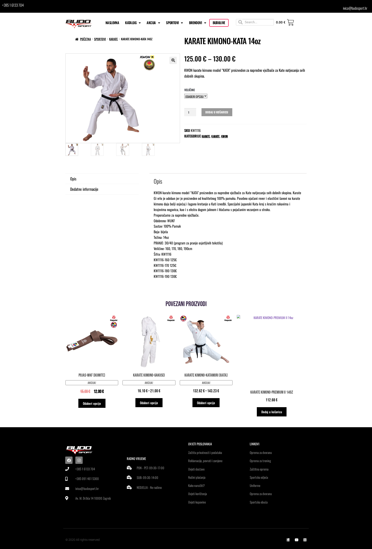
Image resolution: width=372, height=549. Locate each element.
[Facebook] (69, 460)
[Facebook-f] (288, 539)
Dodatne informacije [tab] (84, 189)
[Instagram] (79, 460)
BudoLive (219, 22)
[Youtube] (296, 539)
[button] (173, 60)
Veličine (189, 90)
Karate (206, 137)
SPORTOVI (172, 22)
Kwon (224, 137)
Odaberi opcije (92, 403)
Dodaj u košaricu (216, 112)
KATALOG (130, 22)
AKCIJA (151, 22)
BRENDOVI (195, 22)
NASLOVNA (112, 22)
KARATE (113, 39)
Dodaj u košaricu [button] (271, 411)
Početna (85, 39)
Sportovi (100, 39)
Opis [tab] (73, 178)
